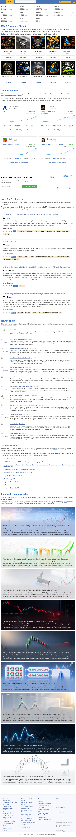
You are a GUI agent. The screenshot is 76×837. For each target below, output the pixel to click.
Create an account (65, 2)
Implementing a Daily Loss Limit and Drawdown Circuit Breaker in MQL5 (28, 621)
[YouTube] (65, 819)
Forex (32, 256)
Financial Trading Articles (14, 494)
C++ (5, 234)
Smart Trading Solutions (17, 424)
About (39, 799)
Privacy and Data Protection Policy (43, 814)
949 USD (8, 83)
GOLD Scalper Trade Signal (18, 339)
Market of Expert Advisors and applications (8, 817)
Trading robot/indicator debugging (45, 231)
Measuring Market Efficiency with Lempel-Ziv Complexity (22, 745)
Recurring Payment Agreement (43, 806)
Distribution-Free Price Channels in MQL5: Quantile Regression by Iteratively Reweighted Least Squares (36, 527)
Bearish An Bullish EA (17, 367)
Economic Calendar (61, 813)
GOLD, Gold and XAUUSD (12, 488)
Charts (5, 830)
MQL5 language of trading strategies (26, 814)
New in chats (8, 321)
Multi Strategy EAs (10, 479)
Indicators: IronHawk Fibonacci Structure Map (18, 473)
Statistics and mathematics (11, 259)
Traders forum (7, 825)
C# (8, 234)
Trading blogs (7, 828)
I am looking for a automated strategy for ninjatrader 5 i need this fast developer (30, 214)
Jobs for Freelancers (12, 199)
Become (4, 98)
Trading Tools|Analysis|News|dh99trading (23, 405)
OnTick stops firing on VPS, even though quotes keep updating (24, 462)
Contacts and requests (44, 819)
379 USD (53, 83)
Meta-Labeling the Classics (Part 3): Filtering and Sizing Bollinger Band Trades (30, 590)
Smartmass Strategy (16, 414)
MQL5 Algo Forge (26, 820)
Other (25, 256)
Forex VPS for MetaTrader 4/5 (16, 177)
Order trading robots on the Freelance (10, 812)
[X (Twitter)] (62, 819)
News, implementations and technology (27, 807)
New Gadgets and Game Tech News (21, 386)
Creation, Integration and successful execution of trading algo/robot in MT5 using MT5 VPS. (34, 294)
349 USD (23, 57)
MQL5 (55, 449)
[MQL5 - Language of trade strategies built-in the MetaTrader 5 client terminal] (3, 2)
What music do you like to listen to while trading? (19, 469)
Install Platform (25, 825)
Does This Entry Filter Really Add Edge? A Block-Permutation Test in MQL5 (29, 683)
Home (9, 2)
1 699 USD (38, 83)
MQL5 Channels (60, 807)
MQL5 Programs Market (13, 26)
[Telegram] (59, 819)
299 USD (53, 57)
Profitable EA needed (10, 242)
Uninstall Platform (26, 827)
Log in (56, 2)
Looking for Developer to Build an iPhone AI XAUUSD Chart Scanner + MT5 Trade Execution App (36, 267)
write (65, 502)
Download (28, 822)
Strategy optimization (63, 231)
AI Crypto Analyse (15, 433)
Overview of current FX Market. (20, 395)
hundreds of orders (31, 207)
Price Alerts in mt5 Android (12, 459)
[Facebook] (57, 819)
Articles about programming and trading (8, 808)
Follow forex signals (9, 821)
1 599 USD (23, 83)
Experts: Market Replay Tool (13, 476)
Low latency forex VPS (9, 823)
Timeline (40, 801)
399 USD (68, 83)
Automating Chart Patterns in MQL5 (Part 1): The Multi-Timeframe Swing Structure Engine (34, 714)
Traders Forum (9, 445)
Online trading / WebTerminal (7, 799)
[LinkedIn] (68, 819)
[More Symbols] (73, 14)
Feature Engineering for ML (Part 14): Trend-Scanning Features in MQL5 (28, 776)
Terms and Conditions (44, 803)
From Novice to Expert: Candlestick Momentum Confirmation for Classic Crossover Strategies (35, 559)
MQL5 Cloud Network (27, 818)
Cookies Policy (42, 817)
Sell (2, 34)
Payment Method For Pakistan (13, 482)
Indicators (21, 231)
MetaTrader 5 (59, 799)
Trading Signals (9, 90)
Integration (29, 231)
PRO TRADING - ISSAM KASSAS (20, 358)
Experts (20, 256)
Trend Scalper (14, 377)
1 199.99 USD (8, 57)
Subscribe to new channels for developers (17, 485)
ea (10, 329)
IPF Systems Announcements (19, 348)
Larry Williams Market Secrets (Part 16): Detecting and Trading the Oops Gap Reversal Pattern (36, 652)
